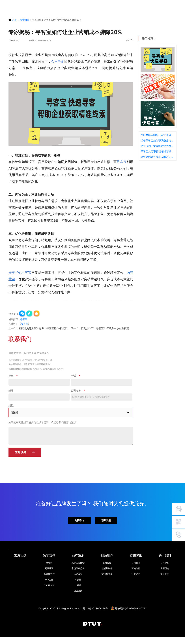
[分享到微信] (22, 313)
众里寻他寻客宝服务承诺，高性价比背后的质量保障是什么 (158, 156)
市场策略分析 (78, 568)
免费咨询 (79, 520)
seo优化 (49, 579)
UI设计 (78, 585)
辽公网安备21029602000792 (131, 608)
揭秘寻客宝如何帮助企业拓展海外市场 (158, 140)
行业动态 (24, 19)
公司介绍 (164, 563)
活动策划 (78, 574)
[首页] (92, 623)
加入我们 (164, 574)
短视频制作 (107, 568)
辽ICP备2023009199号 (95, 608)
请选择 (14, 412)
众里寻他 (57, 61)
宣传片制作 (107, 574)
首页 (14, 19)
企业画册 (78, 590)
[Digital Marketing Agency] (9, 4)
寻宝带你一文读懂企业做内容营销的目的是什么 (158, 145)
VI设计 (78, 579)
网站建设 (49, 568)
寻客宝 (122, 162)
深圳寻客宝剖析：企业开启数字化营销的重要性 (158, 135)
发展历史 (164, 568)
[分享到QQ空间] (29, 313)
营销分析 (136, 568)
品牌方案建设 (78, 563)
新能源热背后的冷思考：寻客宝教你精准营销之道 (46, 328)
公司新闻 (136, 563)
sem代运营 (49, 585)
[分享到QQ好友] (36, 313)
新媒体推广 (49, 574)
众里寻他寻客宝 (19, 272)
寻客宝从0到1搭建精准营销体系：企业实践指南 (158, 151)
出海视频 (107, 563)
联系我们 (106, 520)
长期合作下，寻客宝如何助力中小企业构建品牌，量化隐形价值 (116, 328)
